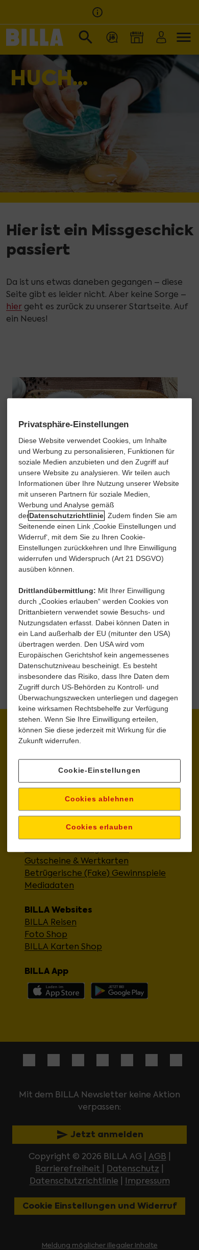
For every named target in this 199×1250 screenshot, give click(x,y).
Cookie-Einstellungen (99, 770)
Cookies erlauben (99, 827)
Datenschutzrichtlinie (66, 515)
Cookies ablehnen (99, 799)
